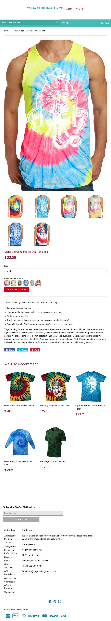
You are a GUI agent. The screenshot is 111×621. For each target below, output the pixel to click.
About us (8, 543)
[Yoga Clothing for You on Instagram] (59, 602)
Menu (68, 23)
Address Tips (10, 578)
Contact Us (9, 592)
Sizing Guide (10, 546)
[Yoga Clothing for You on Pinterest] (54, 602)
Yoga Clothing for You (20, 610)
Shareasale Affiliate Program (9, 585)
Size (6, 266)
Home (6, 31)
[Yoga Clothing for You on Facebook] (49, 602)
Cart (106, 23)
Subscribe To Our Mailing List (19, 507)
